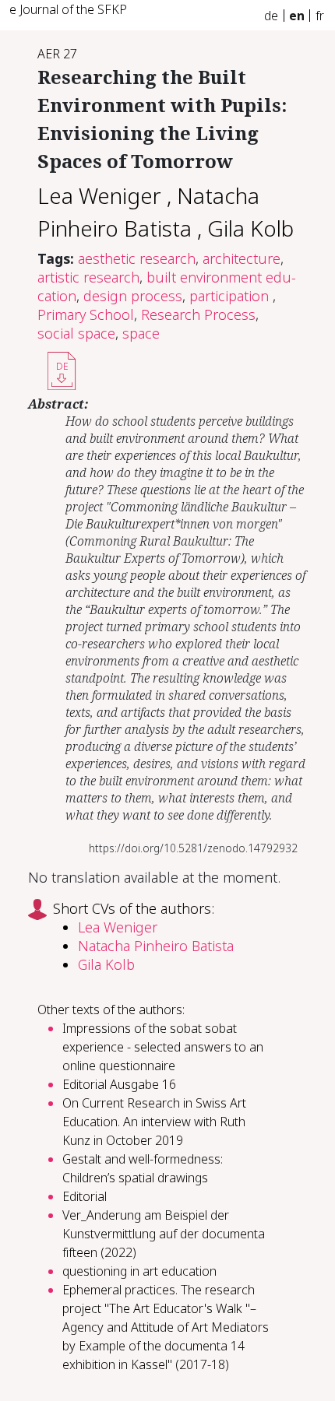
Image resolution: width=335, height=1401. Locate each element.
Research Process (198, 314)
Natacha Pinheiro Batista (156, 945)
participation (231, 295)
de (271, 15)
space (141, 333)
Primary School (85, 314)
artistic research (88, 277)
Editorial (84, 1196)
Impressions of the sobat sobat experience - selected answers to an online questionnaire (162, 1047)
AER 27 (57, 53)
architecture (241, 258)
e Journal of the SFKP (68, 9)
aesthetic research (137, 258)
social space (76, 333)
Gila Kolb (250, 228)
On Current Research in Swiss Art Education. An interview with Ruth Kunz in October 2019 (154, 1121)
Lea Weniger (99, 195)
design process (132, 295)
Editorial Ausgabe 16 (119, 1084)
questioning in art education (139, 1271)
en (297, 15)
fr (320, 15)
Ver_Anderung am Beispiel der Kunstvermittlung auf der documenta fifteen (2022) (163, 1233)
